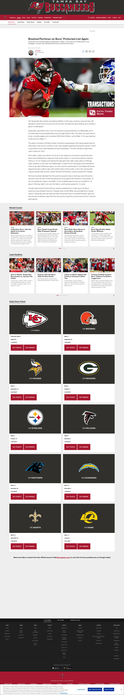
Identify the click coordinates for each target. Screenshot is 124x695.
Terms (64, 657)
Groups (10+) (64, 647)
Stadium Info (99, 628)
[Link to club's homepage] (5, 17)
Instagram (116, 655)
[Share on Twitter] (86, 52)
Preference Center (114, 683)
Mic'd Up (35, 637)
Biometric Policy (47, 683)
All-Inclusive (64, 641)
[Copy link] (93, 51)
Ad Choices (70, 683)
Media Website (116, 633)
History (7, 639)
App (116, 628)
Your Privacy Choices (84, 683)
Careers (80, 628)
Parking (98, 633)
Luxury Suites (64, 644)
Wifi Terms (98, 640)
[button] (60, 248)
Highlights (35, 635)
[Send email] (90, 52)
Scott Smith (38, 50)
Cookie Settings (99, 683)
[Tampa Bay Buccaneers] (62, 676)
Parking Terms (98, 643)
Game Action (50, 630)
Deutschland (116, 658)
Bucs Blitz (21, 635)
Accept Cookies (109, 689)
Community (21, 637)
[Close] (121, 689)
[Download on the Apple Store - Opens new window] (55, 668)
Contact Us (79, 637)
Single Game (64, 628)
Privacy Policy (8, 683)
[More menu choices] (64, 17)
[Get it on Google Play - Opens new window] (67, 669)
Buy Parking (30, 347)
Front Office (7, 636)
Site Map (59, 683)
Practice (49, 633)
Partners (80, 640)
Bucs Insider (35, 640)
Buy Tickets (17, 347)
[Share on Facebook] (83, 52)
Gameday (99, 630)
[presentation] (114, 249)
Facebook (116, 650)
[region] (62, 689)
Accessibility (33, 683)
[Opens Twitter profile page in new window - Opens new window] (36, 54)
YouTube (116, 647)
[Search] (88, 17)
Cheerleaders (50, 639)
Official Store (116, 630)
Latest (21, 628)
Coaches (7, 630)
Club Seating (64, 635)
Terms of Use (21, 683)
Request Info (64, 650)
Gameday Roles (80, 635)
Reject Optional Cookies (95, 689)
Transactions (7, 633)
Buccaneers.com (63, 557)
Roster (7, 628)
